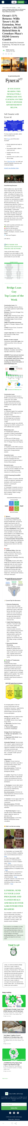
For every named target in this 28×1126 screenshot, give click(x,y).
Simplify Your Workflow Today (11, 168)
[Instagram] (18, 1113)
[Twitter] (10, 1113)
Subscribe (21, 2)
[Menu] (26, 2)
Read (5, 856)
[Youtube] (14, 1113)
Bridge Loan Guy (10, 49)
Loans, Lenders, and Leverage (8, 7)
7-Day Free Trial (11, 161)
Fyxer (8, 139)
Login (14, 2)
